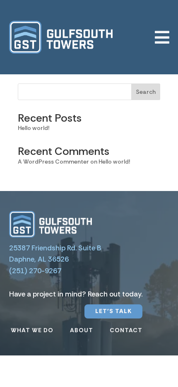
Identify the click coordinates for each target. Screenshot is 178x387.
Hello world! (33, 128)
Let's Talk (113, 311)
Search (146, 92)
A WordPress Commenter (53, 161)
